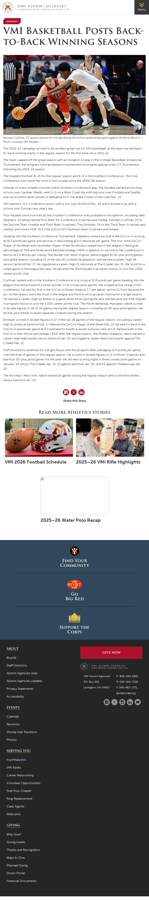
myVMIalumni (16, 760)
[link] (141, 7)
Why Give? (14, 834)
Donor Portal (16, 873)
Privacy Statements (20, 689)
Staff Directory (17, 665)
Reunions (13, 724)
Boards (11, 657)
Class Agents (15, 806)
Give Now (111, 652)
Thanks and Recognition (23, 850)
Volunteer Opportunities (23, 783)
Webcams (14, 814)
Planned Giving (17, 865)
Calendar (13, 716)
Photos (11, 740)
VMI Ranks (14, 767)
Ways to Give (16, 857)
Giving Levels (16, 842)
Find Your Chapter (19, 791)
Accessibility (15, 696)
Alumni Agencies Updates (24, 681)
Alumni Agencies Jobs (22, 673)
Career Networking (20, 775)
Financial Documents (21, 881)
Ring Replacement (19, 798)
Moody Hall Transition (22, 732)
